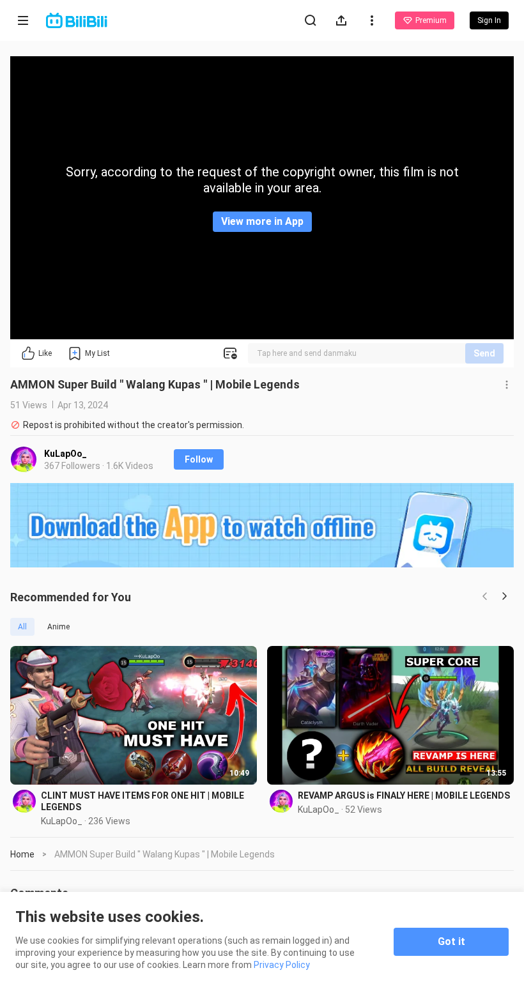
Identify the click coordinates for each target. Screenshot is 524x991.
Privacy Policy (282, 965)
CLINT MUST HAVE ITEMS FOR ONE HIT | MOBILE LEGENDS (142, 801)
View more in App (262, 221)
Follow (199, 459)
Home (22, 854)
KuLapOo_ (65, 454)
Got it (451, 941)
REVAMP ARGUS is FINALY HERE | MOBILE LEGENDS (404, 795)
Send (484, 353)
